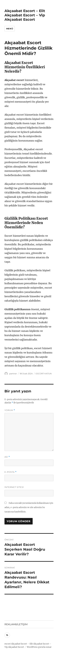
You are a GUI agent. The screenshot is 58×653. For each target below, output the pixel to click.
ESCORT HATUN (44, 373)
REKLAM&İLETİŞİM (16, 624)
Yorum (9, 410)
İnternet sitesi (14, 487)
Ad (7, 457)
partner (13, 373)
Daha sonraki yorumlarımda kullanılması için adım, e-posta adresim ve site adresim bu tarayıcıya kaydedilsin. (28, 507)
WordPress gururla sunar (39, 647)
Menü (9, 28)
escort (7, 643)
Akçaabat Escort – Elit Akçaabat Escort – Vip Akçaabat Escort (24, 15)
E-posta (10, 472)
